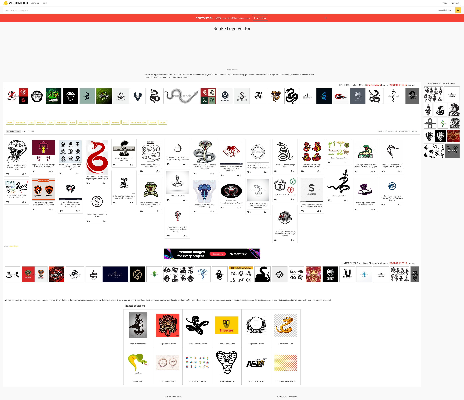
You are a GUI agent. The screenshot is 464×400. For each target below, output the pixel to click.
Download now (260, 18)
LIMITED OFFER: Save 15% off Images (363, 85)
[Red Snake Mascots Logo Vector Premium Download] (312, 151)
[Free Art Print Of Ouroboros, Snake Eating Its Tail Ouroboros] (258, 152)
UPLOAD (455, 3)
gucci (125, 122)
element (115, 122)
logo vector (20, 122)
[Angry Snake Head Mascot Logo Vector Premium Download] (43, 151)
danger (163, 122)
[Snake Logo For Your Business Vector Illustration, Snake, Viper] (365, 151)
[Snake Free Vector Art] (338, 148)
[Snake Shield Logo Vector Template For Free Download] (43, 189)
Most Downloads (13, 131)
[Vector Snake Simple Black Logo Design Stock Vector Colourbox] (258, 190)
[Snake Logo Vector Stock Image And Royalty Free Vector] (124, 183)
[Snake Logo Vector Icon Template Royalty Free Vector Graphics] (392, 186)
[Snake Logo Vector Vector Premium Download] (365, 189)
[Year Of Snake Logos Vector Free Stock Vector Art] (16, 187)
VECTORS (35, 3)
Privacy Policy (282, 396)
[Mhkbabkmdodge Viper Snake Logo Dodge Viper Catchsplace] (97, 157)
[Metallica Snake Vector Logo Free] (285, 151)
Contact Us (293, 396)
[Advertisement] (232, 51)
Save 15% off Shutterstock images (441, 83)
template (40, 122)
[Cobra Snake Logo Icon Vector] (231, 191)
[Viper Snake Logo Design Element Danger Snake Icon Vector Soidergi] (70, 190)
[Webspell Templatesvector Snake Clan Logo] (204, 191)
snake (9, 122)
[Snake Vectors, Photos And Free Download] (151, 151)
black (106, 122)
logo (31, 122)
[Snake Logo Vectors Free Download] (124, 148)
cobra (72, 122)
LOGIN (444, 3)
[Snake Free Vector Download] (285, 185)
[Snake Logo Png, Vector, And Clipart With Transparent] (392, 151)
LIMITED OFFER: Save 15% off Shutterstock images (365, 263)
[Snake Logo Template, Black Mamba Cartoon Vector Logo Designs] (285, 218)
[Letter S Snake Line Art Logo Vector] (97, 201)
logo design (61, 122)
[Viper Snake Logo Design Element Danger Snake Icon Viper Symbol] (177, 216)
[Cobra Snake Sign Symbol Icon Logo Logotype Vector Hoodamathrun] (231, 152)
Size (24, 131)
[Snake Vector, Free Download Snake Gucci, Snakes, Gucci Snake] (151, 189)
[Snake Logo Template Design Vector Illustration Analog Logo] (312, 190)
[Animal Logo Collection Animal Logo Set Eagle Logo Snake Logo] (70, 151)
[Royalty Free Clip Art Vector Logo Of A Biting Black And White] (16, 151)
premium (83, 122)
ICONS (44, 3)
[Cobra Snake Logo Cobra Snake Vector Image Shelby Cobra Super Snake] (204, 151)
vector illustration (138, 122)
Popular (31, 131)
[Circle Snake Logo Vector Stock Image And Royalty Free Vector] (177, 148)
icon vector (95, 122)
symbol (153, 122)
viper (51, 122)
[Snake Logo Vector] (338, 181)
